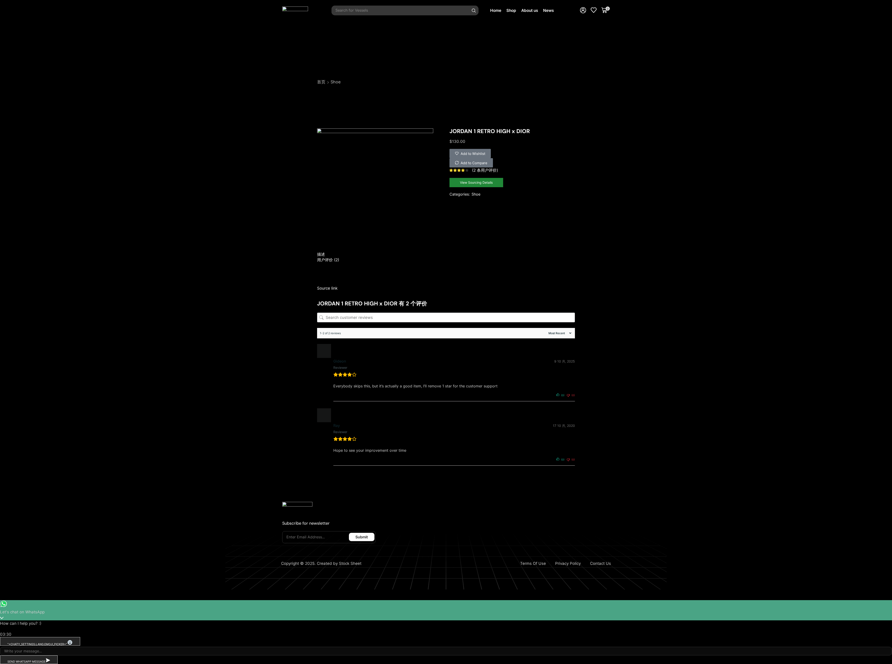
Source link (327, 288)
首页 (321, 81)
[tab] (446, 254)
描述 (321, 254)
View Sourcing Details (476, 182)
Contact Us (600, 563)
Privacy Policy (568, 563)
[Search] (474, 10)
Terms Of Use (533, 563)
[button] (583, 10)
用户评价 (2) (328, 260)
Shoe (336, 81)
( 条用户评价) (485, 170)
